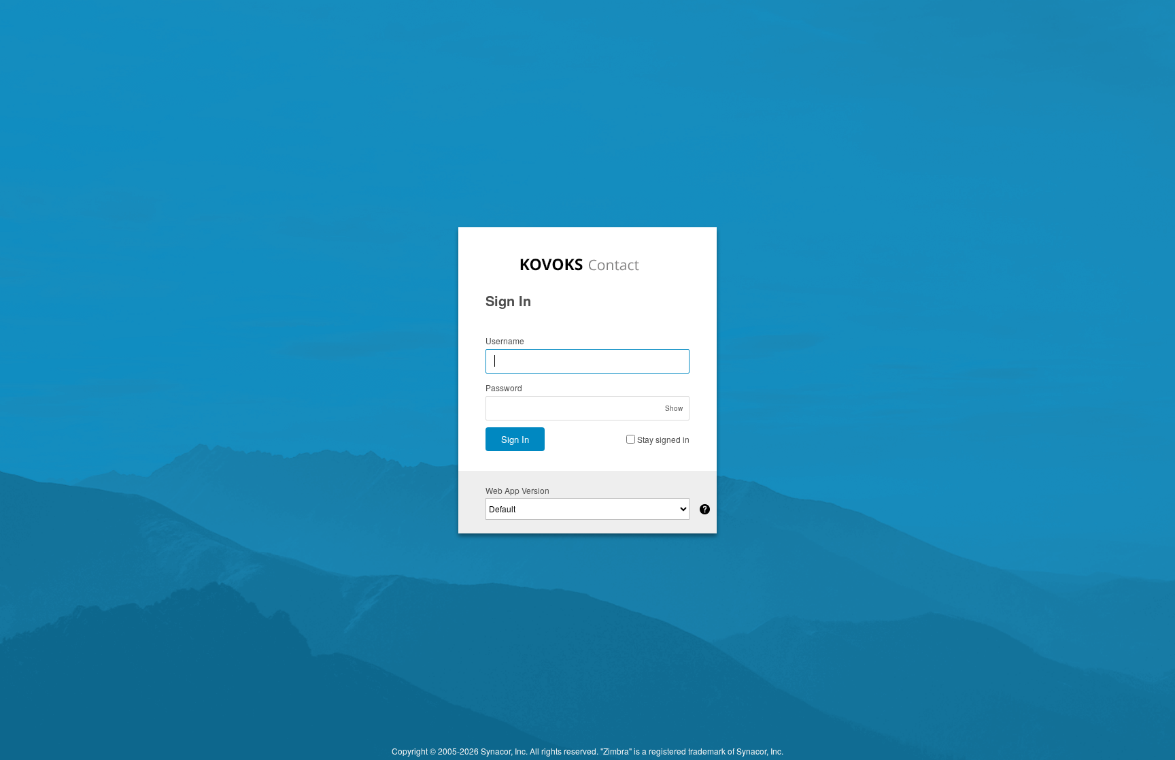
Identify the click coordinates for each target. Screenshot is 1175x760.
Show (674, 408)
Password (504, 387)
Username (505, 340)
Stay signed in (663, 439)
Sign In (515, 439)
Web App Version (517, 490)
